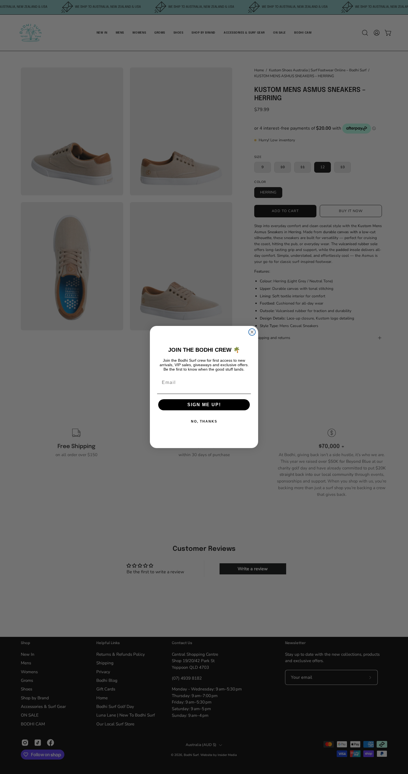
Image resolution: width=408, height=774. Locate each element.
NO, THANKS (204, 421)
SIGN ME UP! (204, 404)
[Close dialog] (252, 332)
